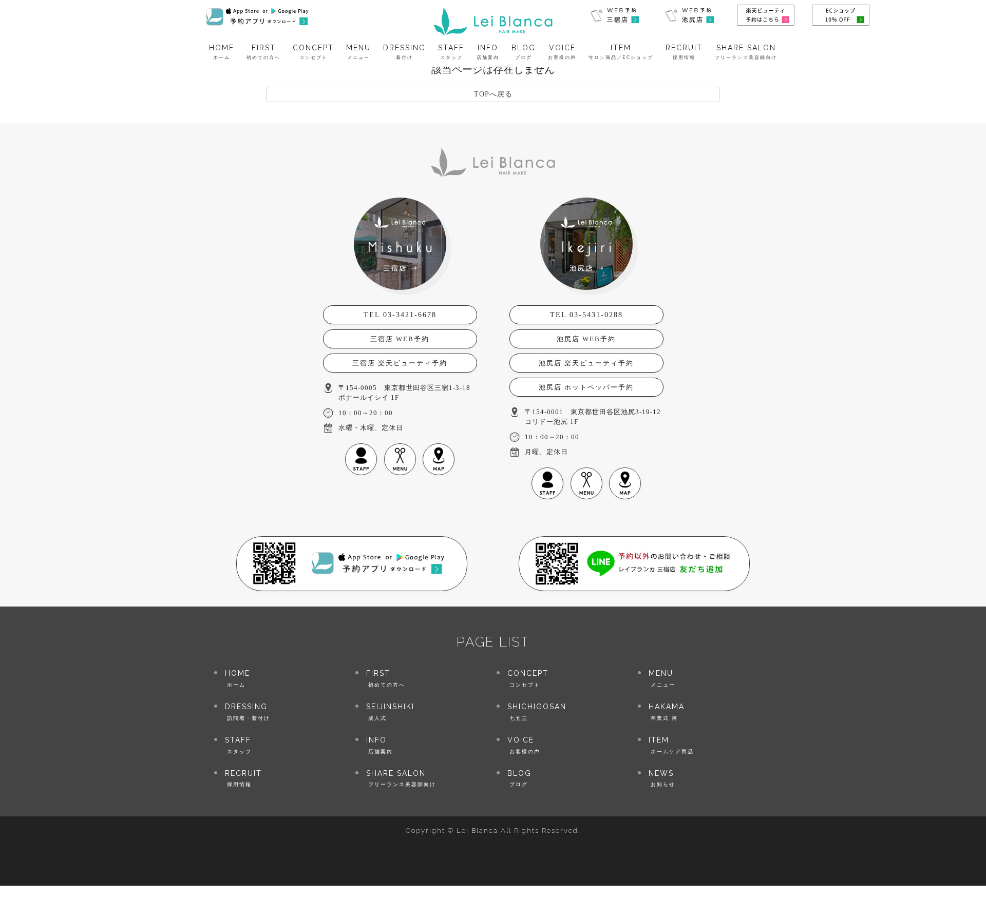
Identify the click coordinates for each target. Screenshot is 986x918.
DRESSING (404, 52)
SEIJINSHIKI (390, 711)
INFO (488, 52)
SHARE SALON (746, 52)
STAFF (451, 52)
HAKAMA (667, 711)
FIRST (263, 52)
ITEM (621, 52)
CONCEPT (313, 52)
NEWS (662, 778)
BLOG (523, 52)
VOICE (562, 52)
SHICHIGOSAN (536, 711)
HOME (221, 52)
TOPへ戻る (493, 94)
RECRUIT (684, 52)
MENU (358, 52)
